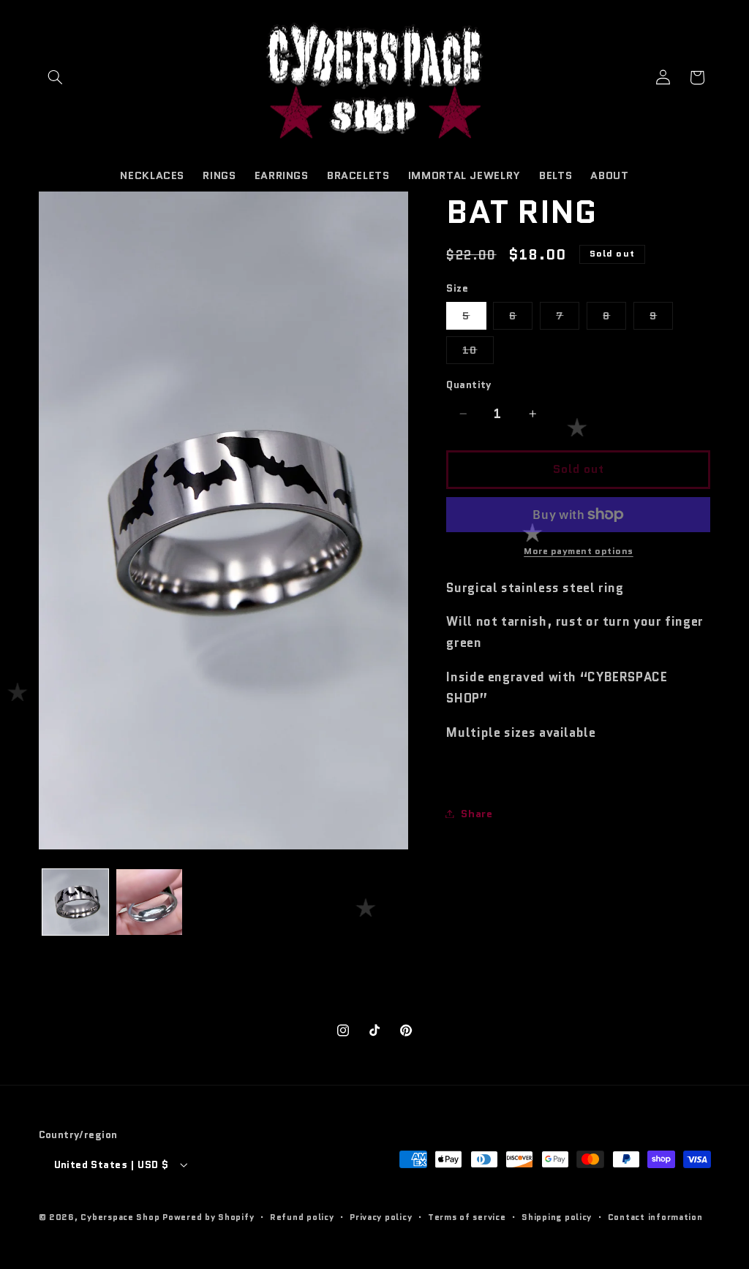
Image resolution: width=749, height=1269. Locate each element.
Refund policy (302, 1217)
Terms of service (467, 1217)
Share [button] (476, 813)
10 (477, 352)
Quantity (468, 384)
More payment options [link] (578, 551)
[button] (55, 77)
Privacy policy (381, 1217)
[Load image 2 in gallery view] (149, 902)
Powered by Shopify (208, 1217)
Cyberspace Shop (119, 1217)
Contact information (655, 1217)
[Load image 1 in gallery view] (75, 902)
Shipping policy (557, 1217)
